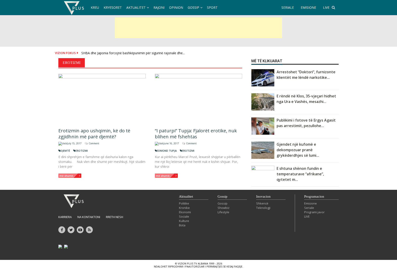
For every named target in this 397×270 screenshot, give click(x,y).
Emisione (310, 203)
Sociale (184, 216)
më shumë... (67, 175)
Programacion (314, 196)
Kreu (95, 7)
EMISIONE (308, 7)
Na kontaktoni (88, 217)
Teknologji (263, 208)
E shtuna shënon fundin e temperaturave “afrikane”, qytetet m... (300, 174)
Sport (212, 7)
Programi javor (314, 212)
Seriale (309, 208)
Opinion (176, 7)
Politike (184, 203)
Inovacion (263, 196)
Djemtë (65, 150)
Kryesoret (113, 7)
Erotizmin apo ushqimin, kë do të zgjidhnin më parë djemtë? (94, 134)
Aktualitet (136, 7)
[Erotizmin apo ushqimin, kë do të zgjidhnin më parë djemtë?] (102, 99)
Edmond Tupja (167, 150)
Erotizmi (81, 150)
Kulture (184, 221)
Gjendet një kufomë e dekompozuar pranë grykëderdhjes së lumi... (298, 150)
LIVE (326, 7)
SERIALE (287, 7)
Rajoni (158, 7)
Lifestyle (223, 212)
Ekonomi (185, 212)
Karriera (65, 217)
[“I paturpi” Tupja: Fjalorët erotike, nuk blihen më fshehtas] (198, 99)
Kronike (184, 208)
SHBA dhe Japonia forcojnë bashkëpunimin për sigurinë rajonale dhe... (133, 53)
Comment (94, 143)
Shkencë (262, 203)
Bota (182, 225)
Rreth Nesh (114, 217)
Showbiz (224, 208)
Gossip (193, 7)
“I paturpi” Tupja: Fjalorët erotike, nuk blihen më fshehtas (196, 134)
